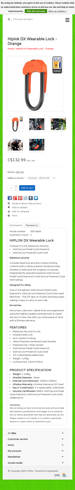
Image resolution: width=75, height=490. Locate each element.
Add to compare (20, 211)
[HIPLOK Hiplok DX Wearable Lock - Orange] (35, 83)
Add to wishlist (20, 207)
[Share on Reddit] (25, 198)
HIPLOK (20, 172)
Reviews (32, 225)
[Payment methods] (57, 474)
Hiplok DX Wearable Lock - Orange (35, 48)
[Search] (9, 19)
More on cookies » (57, 11)
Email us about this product (27, 203)
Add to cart (27, 187)
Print (14, 215)
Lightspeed (52, 471)
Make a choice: (16, 178)
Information (16, 225)
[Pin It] (20, 198)
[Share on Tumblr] (31, 198)
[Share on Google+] (15, 198)
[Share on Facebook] (10, 198)
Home (11, 48)
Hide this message (36, 11)
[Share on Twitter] (36, 198)
